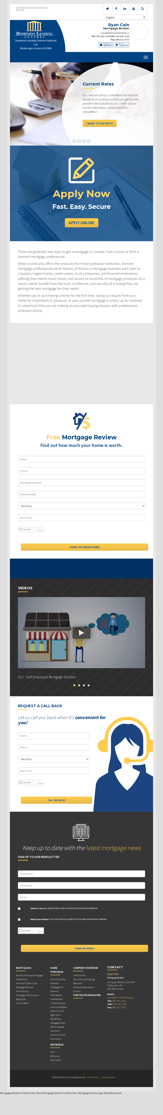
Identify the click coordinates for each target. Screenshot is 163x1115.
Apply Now (21, 999)
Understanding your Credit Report (58, 1005)
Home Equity (22, 991)
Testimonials (79, 975)
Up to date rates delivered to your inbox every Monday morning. (69, 919)
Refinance (57, 1044)
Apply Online (82, 222)
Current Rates (22, 1003)
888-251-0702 (122, 39)
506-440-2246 (103, 36)
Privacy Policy (109, 1077)
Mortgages (23, 968)
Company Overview (85, 968)
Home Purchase (56, 970)
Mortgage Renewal (24, 987)
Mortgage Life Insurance (27, 995)
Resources (77, 983)
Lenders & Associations (83, 987)
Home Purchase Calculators (57, 1036)
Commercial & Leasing (84, 979)
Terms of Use (93, 1077)
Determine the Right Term (57, 1012)
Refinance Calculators (55, 1057)
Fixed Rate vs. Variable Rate (56, 997)
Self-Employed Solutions (57, 1028)
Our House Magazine (87, 995)
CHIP (52, 1052)
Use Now (92, 115)
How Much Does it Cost (26, 983)
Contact (77, 991)
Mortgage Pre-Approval (57, 989)
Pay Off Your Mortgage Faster (58, 1020)
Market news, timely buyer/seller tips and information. (64, 908)
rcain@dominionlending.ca (115, 32)
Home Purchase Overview (57, 981)
